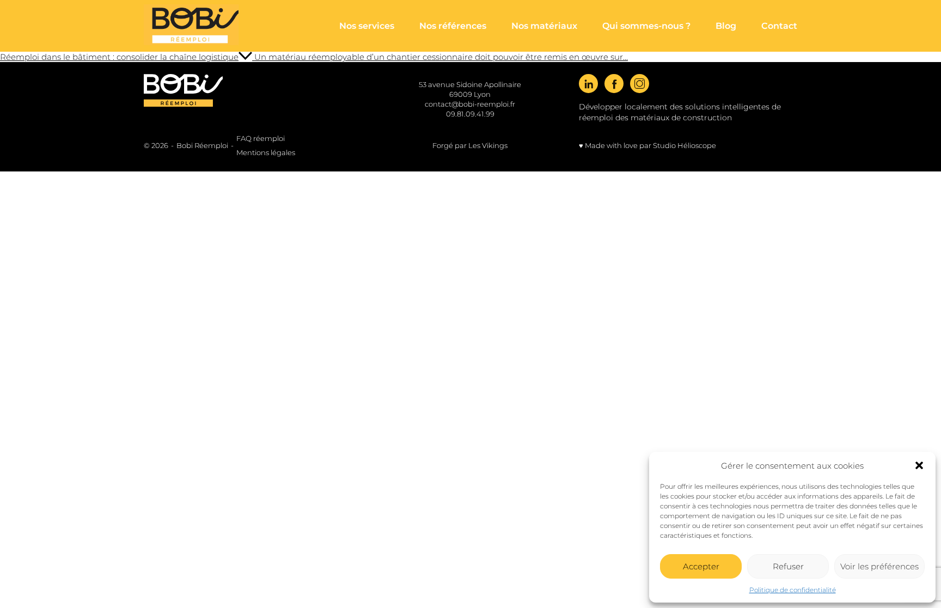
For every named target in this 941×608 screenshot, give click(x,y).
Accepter (701, 566)
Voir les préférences (879, 566)
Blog (726, 26)
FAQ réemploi (260, 138)
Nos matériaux (544, 26)
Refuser (788, 566)
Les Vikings (488, 145)
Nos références (452, 26)
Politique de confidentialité (792, 590)
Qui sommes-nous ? (646, 26)
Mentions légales (265, 152)
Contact (779, 26)
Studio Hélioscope (684, 145)
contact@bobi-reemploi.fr (470, 104)
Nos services (366, 26)
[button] (919, 465)
